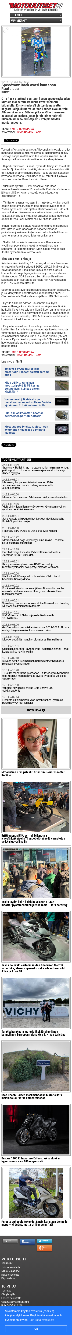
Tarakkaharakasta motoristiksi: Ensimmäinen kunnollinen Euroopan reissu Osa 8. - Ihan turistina (33, 1033)
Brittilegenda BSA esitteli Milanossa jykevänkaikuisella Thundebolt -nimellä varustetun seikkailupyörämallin (33, 838)
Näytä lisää (35, 710)
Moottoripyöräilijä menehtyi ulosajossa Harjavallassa (32, 638)
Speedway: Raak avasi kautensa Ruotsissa (28, 87)
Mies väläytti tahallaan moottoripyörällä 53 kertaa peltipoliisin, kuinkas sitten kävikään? (22, 387)
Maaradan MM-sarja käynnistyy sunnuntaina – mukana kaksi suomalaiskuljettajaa (32, 540)
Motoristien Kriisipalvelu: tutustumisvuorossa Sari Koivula (33, 773)
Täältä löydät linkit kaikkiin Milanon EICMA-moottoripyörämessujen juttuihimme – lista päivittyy (34, 903)
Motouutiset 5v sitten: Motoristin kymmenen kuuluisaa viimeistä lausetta (26, 429)
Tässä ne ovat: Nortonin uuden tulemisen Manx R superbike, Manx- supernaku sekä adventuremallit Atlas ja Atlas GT (33, 968)
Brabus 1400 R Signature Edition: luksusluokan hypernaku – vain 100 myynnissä (30, 1160)
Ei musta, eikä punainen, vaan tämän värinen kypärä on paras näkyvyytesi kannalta (32, 700)
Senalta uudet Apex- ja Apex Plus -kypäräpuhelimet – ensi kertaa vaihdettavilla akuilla (35, 649)
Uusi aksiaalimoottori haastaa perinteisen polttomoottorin (24, 414)
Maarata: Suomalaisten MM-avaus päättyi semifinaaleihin (34, 496)
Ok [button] (36, 1328)
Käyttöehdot (8, 1278)
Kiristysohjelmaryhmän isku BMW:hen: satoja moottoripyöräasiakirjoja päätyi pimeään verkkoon (30, 564)
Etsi (9, 1241)
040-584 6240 (15, 1305)
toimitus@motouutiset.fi (15, 1301)
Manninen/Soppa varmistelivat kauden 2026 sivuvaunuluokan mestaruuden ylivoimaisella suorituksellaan (27, 484)
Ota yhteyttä (8, 1294)
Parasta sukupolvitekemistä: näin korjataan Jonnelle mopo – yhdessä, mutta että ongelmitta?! (34, 1223)
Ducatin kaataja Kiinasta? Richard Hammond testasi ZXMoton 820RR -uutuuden (31, 552)
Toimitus (8, 1286)
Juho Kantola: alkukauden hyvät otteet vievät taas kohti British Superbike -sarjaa (33, 519)
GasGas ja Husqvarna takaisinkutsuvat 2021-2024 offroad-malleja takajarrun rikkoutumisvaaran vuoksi (35, 627)
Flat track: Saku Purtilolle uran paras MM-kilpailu (29, 529)
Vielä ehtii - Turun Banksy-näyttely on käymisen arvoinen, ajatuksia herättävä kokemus (34, 507)
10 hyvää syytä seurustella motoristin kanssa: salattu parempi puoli (27, 371)
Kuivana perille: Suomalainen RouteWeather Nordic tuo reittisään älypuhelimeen (33, 661)
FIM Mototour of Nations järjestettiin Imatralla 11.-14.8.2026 (28, 615)
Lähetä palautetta (11, 1298)
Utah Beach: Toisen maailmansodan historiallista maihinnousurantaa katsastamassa (31, 1096)
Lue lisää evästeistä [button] (42, 1319)
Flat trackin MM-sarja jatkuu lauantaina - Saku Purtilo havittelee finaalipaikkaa (31, 576)
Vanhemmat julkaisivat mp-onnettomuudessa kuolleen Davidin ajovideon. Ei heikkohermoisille (28, 402)
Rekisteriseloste (10, 1274)
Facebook (26, 1243)
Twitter (45, 1241)
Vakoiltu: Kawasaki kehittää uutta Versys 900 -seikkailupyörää (28, 688)
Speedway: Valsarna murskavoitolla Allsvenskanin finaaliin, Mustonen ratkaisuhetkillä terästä (35, 603)
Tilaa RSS (42, 1248)
